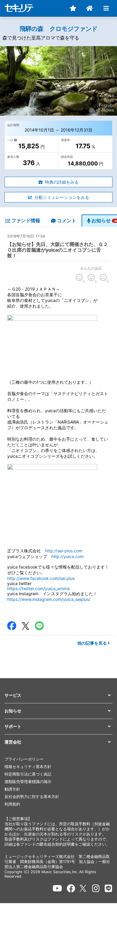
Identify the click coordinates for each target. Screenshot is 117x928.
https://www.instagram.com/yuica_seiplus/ (48, 599)
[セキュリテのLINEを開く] (108, 888)
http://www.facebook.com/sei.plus (41, 578)
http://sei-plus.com (63, 550)
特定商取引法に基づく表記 (27, 774)
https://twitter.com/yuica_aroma (38, 588)
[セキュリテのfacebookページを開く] (71, 888)
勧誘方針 (12, 789)
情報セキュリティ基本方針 (27, 766)
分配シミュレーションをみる (61, 197)
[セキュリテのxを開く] (83, 888)
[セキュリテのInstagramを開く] (96, 888)
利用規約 (12, 804)
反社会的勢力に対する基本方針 (31, 796)
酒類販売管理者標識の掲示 (27, 781)
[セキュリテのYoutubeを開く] (57, 888)
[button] (58, 695)
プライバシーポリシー (24, 759)
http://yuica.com (67, 556)
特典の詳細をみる (62, 182)
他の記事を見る (92, 643)
